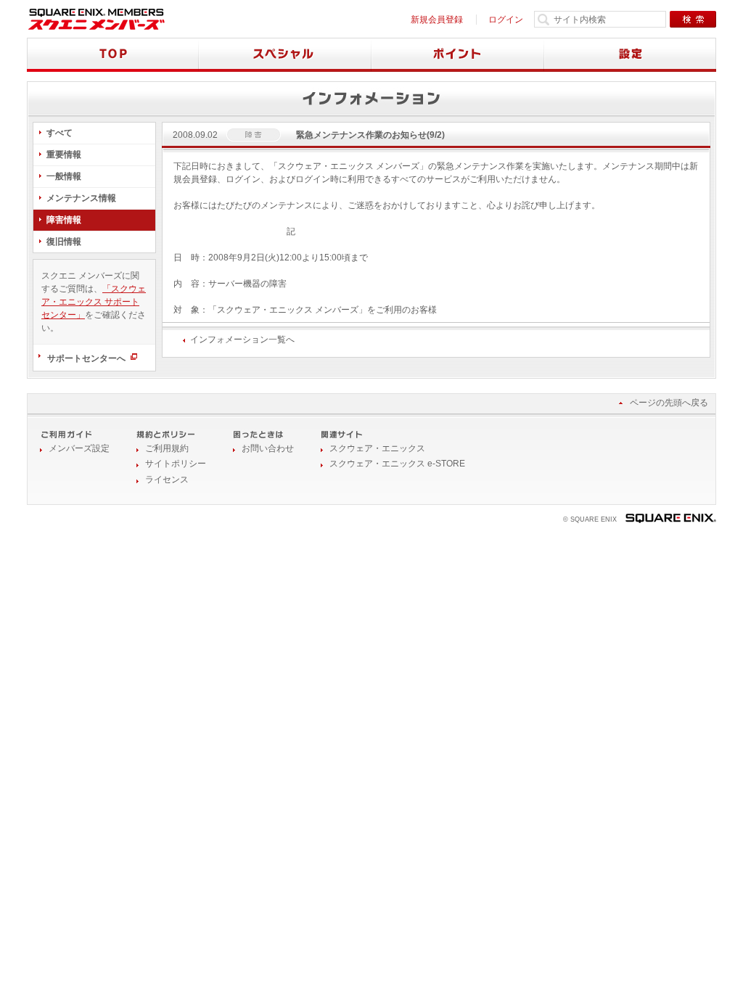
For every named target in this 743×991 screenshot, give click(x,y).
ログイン (505, 20)
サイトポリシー (175, 464)
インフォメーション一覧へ (242, 339)
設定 (630, 55)
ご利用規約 (167, 448)
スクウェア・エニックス (377, 448)
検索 (693, 19)
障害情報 (63, 220)
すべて (59, 133)
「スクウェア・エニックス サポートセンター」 (93, 302)
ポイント (458, 55)
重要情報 (63, 154)
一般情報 (63, 176)
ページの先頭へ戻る (669, 403)
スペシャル (285, 55)
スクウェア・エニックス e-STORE (397, 464)
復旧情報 (63, 242)
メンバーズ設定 (79, 448)
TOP (113, 55)
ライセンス (167, 479)
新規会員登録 (437, 20)
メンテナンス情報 (81, 198)
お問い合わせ (268, 448)
